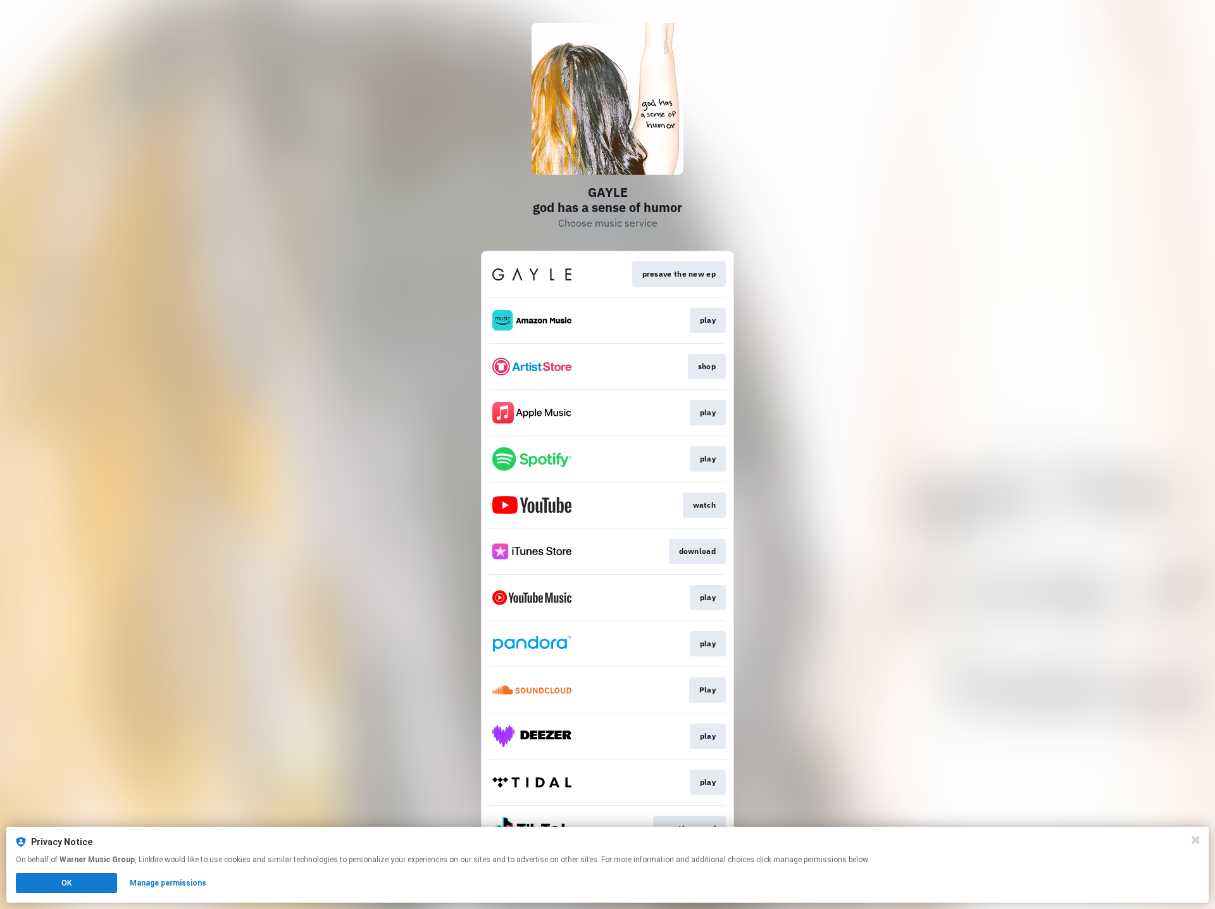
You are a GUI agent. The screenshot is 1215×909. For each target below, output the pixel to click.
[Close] (1195, 840)
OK (66, 883)
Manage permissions (168, 883)
